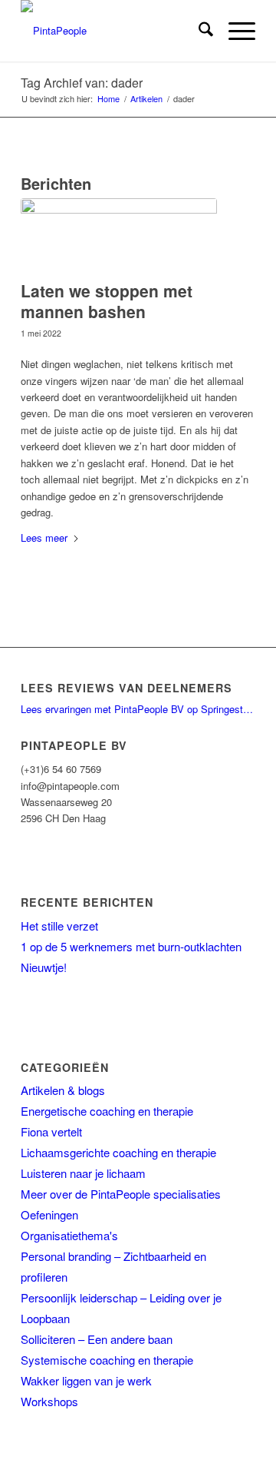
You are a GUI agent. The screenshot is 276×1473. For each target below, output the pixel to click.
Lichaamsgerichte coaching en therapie (118, 1152)
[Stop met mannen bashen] (119, 235)
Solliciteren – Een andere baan (96, 1339)
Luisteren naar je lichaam (83, 1173)
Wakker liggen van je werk (86, 1380)
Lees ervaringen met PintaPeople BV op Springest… (137, 709)
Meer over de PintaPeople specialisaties (121, 1194)
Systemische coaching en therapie (107, 1360)
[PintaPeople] (115, 30)
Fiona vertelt (51, 1131)
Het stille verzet (59, 925)
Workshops (49, 1401)
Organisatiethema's (69, 1235)
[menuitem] (198, 30)
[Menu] (234, 30)
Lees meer (44, 537)
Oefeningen (49, 1214)
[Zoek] (198, 30)
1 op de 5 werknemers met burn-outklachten (131, 946)
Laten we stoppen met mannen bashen (106, 301)
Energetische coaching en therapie (107, 1111)
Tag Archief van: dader (82, 82)
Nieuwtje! (44, 967)
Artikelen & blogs (63, 1090)
